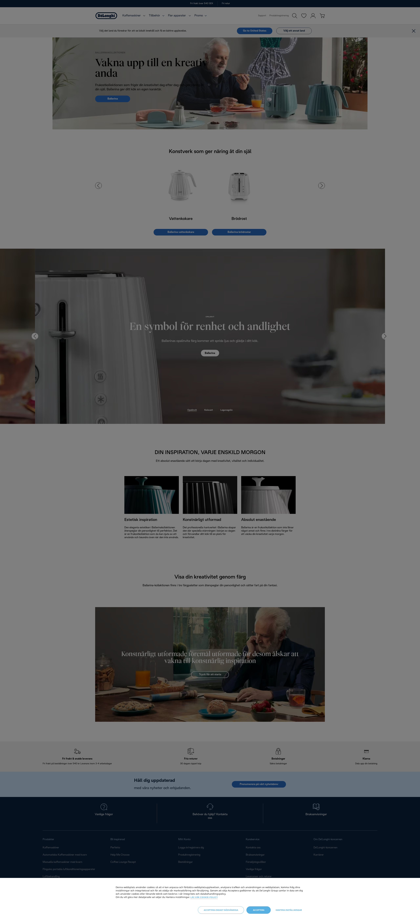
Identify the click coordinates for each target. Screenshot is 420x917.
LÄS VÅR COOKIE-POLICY (204, 897)
